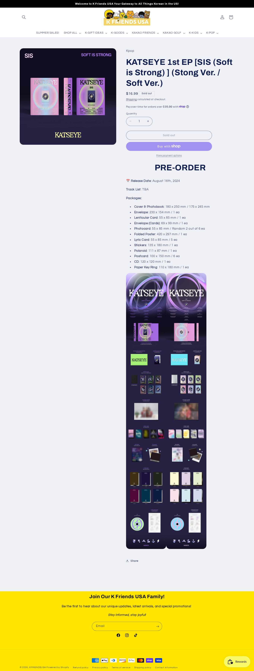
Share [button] (134, 560)
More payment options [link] (169, 155)
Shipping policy (142, 668)
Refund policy (81, 668)
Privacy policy (100, 668)
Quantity (131, 113)
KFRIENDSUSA (37, 667)
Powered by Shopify (57, 667)
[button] (24, 17)
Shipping (131, 99)
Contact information (166, 668)
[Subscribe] (157, 626)
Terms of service (121, 668)
